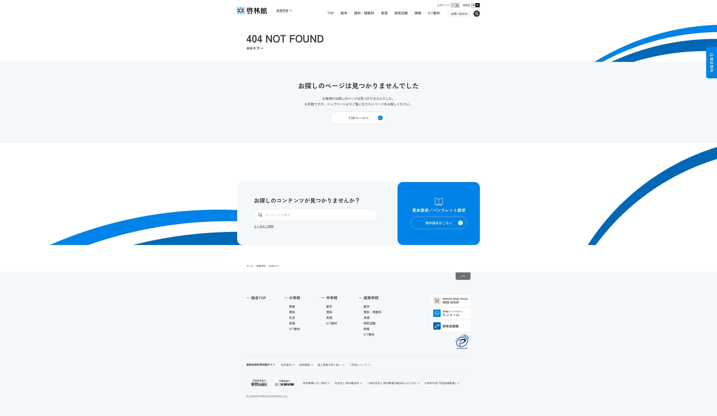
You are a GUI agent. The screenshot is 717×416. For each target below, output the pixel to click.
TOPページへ (358, 117)
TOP (330, 12)
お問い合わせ (459, 14)
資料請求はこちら (438, 222)
